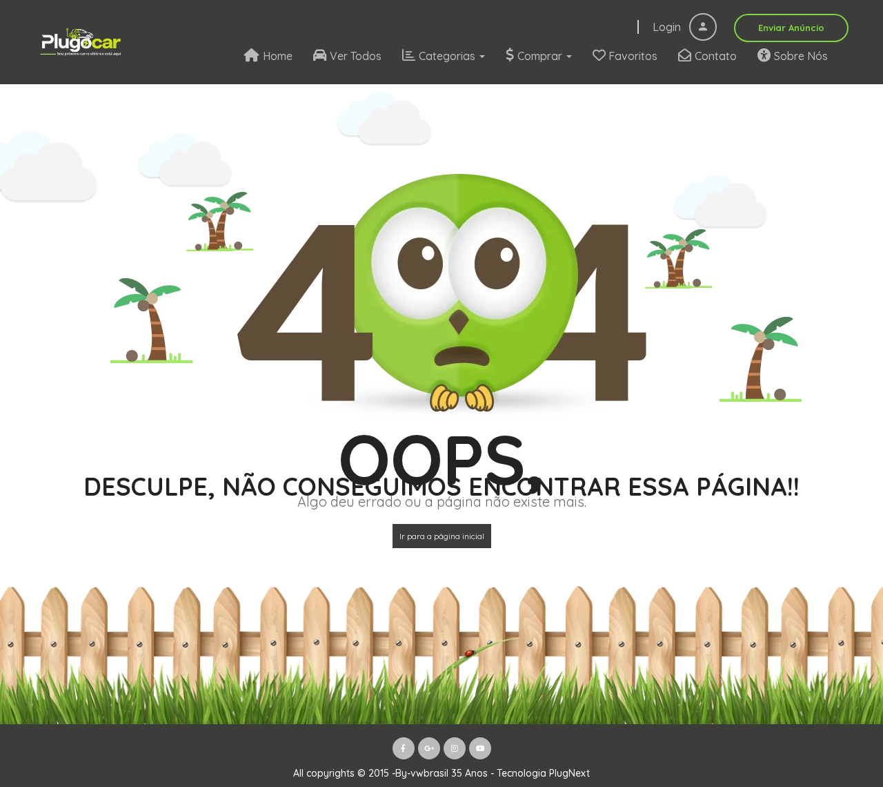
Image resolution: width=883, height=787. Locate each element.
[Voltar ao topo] (838, 700)
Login (668, 27)
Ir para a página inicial (441, 536)
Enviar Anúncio (791, 27)
